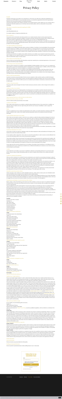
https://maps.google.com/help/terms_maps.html (15, 322)
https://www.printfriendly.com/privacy (13, 274)
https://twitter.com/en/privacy (11, 227)
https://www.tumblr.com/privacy (12, 264)
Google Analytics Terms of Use (36, 290)
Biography (6, 1)
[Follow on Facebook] (61, 194)
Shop (21, 1)
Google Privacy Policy (49, 290)
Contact (54, 1)
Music (38, 1)
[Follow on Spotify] (61, 201)
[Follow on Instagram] (61, 196)
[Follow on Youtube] (61, 199)
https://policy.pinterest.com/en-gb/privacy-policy (15, 240)
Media (45, 1)
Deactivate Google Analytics (49, 293)
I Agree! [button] (60, 397)
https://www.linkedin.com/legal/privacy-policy (15, 258)
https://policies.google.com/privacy (12, 271)
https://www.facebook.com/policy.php (13, 211)
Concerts (14, 1)
